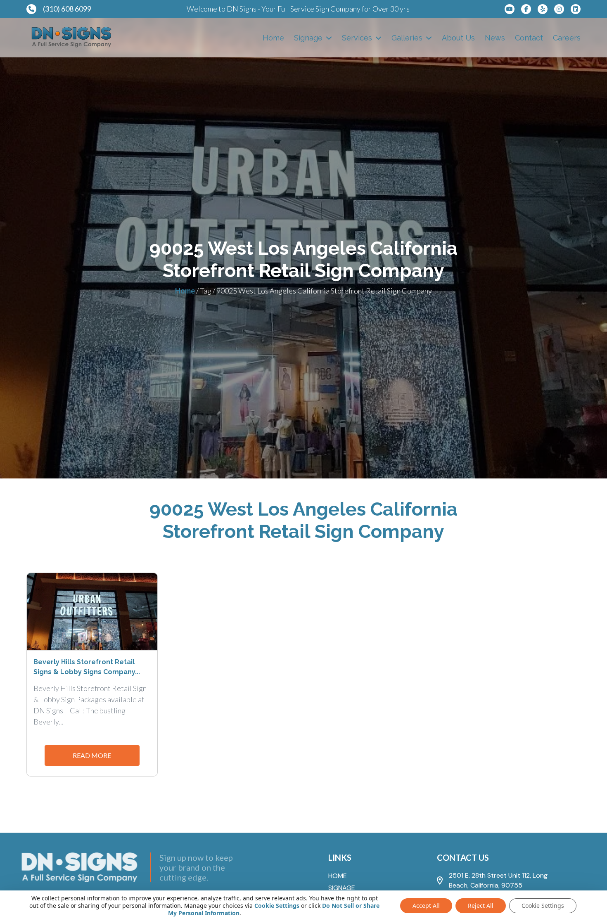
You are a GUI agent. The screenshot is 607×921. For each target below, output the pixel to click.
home (337, 875)
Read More (92, 755)
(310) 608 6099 (67, 8)
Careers (567, 37)
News (495, 37)
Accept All (426, 905)
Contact (529, 37)
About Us (458, 37)
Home (273, 37)
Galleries (406, 37)
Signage (308, 37)
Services (357, 37)
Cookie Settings (276, 905)
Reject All (480, 905)
